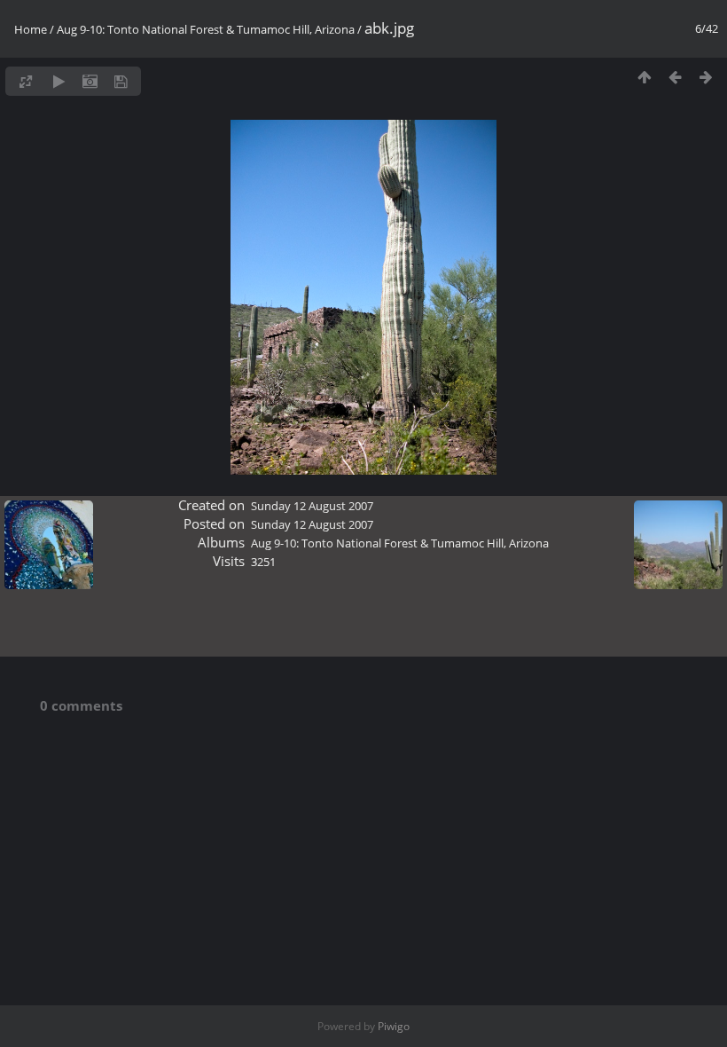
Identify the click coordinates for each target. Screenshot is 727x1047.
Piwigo (394, 1026)
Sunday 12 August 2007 (312, 506)
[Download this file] (121, 81)
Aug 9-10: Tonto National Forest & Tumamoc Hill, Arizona (206, 29)
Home (30, 29)
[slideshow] (58, 81)
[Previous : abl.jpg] (675, 77)
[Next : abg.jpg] (706, 77)
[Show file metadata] (90, 81)
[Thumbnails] (644, 77)
